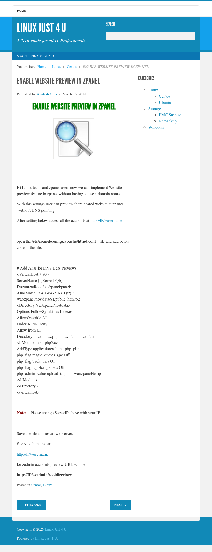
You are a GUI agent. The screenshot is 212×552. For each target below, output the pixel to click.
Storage (154, 108)
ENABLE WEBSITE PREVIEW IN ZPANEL (58, 81)
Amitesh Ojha (47, 93)
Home (21, 10)
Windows (156, 127)
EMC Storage (170, 114)
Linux (56, 66)
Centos (72, 66)
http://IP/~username (106, 220)
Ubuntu (165, 102)
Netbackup (168, 121)
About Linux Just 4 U (35, 55)
